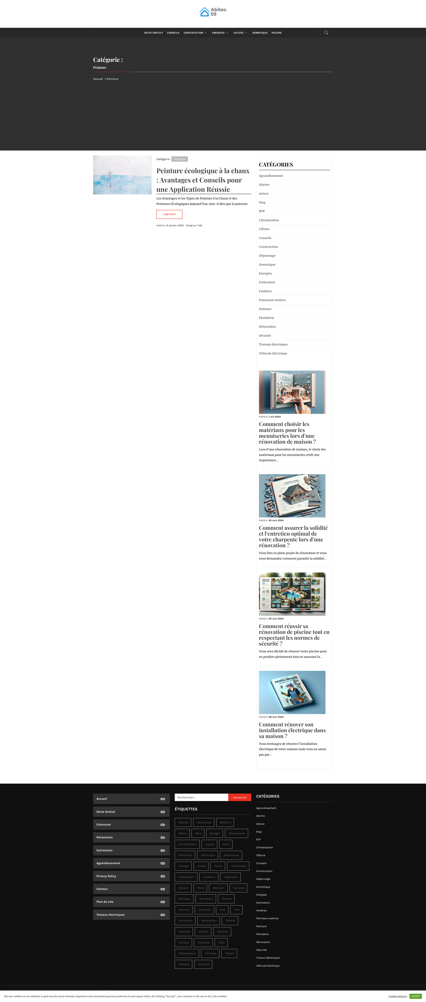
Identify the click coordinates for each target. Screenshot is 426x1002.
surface (184, 942)
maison (184, 888)
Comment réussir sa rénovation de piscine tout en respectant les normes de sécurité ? (294, 634)
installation (186, 877)
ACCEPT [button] (416, 996)
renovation (209, 920)
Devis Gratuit (153, 32)
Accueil (102, 799)
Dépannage (267, 255)
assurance (204, 822)
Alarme (264, 184)
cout (226, 844)
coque (210, 844)
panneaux (206, 899)
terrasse (210, 953)
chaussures (237, 833)
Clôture (264, 229)
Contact (102, 889)
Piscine (277, 32)
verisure (203, 964)
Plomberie (266, 318)
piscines (184, 910)
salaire (230, 920)
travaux (184, 964)
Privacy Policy (106, 876)
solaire (203, 931)
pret (222, 910)
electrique (208, 855)
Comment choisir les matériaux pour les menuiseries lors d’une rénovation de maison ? (287, 432)
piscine (226, 899)
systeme (204, 942)
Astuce (239, 32)
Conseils (173, 32)
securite (184, 931)
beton (183, 833)
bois (198, 833)
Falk (200, 225)
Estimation (267, 282)
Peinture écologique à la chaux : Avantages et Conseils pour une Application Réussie (202, 179)
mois (201, 888)
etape (202, 866)
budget (215, 833)
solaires (222, 931)
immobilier (238, 866)
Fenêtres (265, 291)
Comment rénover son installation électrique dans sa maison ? (292, 730)
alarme (183, 822)
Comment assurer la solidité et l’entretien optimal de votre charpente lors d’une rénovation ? (293, 536)
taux (221, 942)
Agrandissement (271, 176)
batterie (225, 822)
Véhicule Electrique (273, 353)
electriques (231, 855)
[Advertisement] (213, 107)
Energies (218, 32)
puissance (185, 920)
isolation (209, 877)
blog (262, 202)
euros (218, 866)
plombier (205, 910)
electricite (185, 855)
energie (184, 866)
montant (219, 888)
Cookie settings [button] (398, 996)
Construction (193, 32)
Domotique (260, 32)
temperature (187, 953)
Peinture (179, 159)
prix (236, 910)
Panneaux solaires (272, 300)
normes (239, 888)
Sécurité (265, 335)
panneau (185, 899)
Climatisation (269, 220)
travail (229, 953)
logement (231, 877)
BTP (262, 211)
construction (188, 844)
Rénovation (267, 327)
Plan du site (105, 902)
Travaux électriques (273, 344)
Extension (104, 824)
